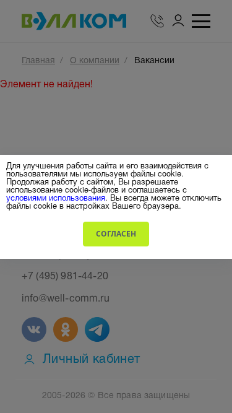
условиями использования (55, 197)
